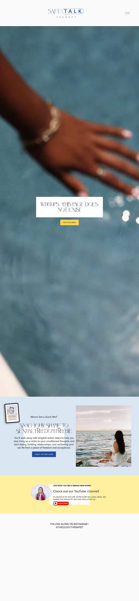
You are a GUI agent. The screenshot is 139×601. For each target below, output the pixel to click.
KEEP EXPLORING (69, 222)
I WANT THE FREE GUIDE (44, 454)
